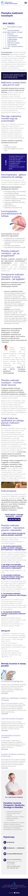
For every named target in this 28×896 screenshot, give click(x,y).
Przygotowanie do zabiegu (15, 37)
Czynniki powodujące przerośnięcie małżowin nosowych (13, 31)
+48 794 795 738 (12, 77)
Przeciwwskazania (12, 36)
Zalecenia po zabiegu (13, 43)
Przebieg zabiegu (12, 39)
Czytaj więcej (4, 693)
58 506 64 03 (10, 842)
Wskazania (10, 34)
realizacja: (11, 893)
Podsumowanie (11, 44)
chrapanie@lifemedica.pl (14, 854)
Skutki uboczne (11, 41)
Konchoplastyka (6, 180)
